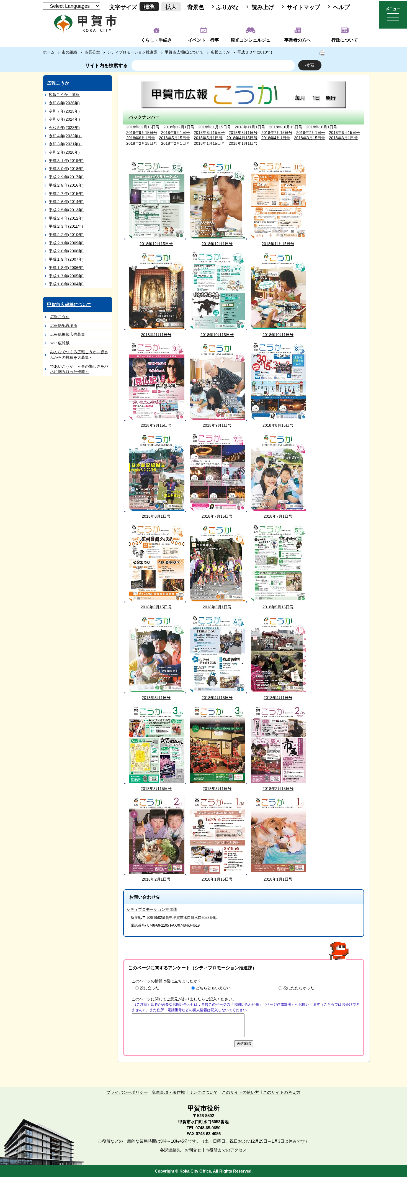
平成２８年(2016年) (66, 185)
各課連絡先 (170, 1150)
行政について (344, 40)
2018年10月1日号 (321, 127)
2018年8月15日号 (209, 132)
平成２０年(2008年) (66, 251)
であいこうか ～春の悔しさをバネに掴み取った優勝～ (79, 369)
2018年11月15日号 (214, 127)
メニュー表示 (393, 15)
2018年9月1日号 (175, 132)
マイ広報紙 (59, 343)
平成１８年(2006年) (66, 267)
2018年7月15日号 (276, 132)
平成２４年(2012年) (66, 218)
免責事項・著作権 (168, 1092)
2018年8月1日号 (243, 132)
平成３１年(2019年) (66, 160)
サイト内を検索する (106, 65)
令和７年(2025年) (64, 111)
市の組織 (69, 52)
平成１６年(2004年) (66, 284)
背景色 (195, 7)
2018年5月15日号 (174, 138)
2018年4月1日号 (275, 138)
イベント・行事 (203, 40)
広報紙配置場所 (63, 325)
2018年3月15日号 (309, 138)
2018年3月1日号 (343, 138)
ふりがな (227, 7)
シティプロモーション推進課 (132, 52)
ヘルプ (341, 7)
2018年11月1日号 (250, 127)
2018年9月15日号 (141, 132)
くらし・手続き (156, 40)
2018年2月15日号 (141, 143)
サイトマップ (303, 7)
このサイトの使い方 (240, 1092)
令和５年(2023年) (64, 127)
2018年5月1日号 (208, 138)
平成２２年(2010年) (66, 234)
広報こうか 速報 (64, 94)
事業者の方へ (297, 40)
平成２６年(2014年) (66, 201)
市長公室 (92, 52)
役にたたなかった (298, 988)
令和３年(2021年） (65, 144)
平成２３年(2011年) (66, 226)
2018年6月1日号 (140, 138)
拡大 (171, 7)
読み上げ (263, 7)
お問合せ (193, 1150)
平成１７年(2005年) (66, 276)
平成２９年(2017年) (66, 177)
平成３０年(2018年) (66, 168)
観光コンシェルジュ (251, 40)
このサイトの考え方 (281, 1092)
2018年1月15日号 (209, 143)
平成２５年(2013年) (66, 210)
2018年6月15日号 (344, 132)
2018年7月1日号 (310, 132)
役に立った (149, 988)
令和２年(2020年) (64, 152)
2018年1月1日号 (243, 143)
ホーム (49, 52)
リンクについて (203, 1092)
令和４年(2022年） (65, 136)
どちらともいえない (213, 988)
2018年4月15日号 (241, 138)
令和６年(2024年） (65, 119)
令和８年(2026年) (64, 103)
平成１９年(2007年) (66, 259)
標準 (149, 7)
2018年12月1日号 (178, 127)
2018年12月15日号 (142, 127)
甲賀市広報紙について (184, 52)
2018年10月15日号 (285, 127)
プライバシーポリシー (127, 1092)
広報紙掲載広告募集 (67, 334)
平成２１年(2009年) (66, 243)
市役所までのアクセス (226, 1150)
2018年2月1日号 (175, 143)
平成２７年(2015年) (66, 193)
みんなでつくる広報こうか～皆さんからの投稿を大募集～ (79, 355)
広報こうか (220, 52)
